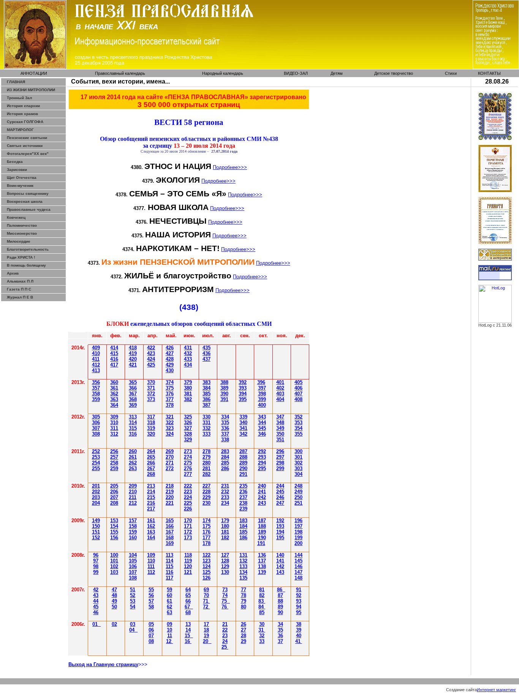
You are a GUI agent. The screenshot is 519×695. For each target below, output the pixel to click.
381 (188, 393)
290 (243, 468)
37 (151, 393)
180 (225, 526)
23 (188, 451)
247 (280, 503)
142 (280, 566)
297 (280, 457)
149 (96, 520)
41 (96, 370)
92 (298, 595)
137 (262, 561)
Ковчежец (16, 217)
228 (206, 491)
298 (280, 463)
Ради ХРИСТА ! (21, 257)
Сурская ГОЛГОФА (25, 122)
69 (206, 589)
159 (133, 532)
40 (96, 348)
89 (280, 607)
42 (151, 348)
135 (243, 578)
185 (243, 532)
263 (133, 468)
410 (96, 353)
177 (206, 537)
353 (298, 422)
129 (225, 566)
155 (114, 532)
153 (114, 520)
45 (95, 607)
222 (188, 486)
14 (188, 630)
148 (298, 578)
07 (151, 635)
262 (133, 463)
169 (170, 543)
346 (262, 434)
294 (262, 463)
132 (243, 561)
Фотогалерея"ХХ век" (28, 154)
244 (280, 486)
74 (225, 595)
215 (151, 497)
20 (205, 641)
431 (188, 348)
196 (298, 520)
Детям (337, 73)
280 (206, 463)
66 (188, 601)
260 (133, 451)
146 (298, 566)
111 (151, 566)
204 (96, 503)
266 (151, 463)
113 (169, 555)
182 (225, 537)
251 (298, 503)
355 (298, 434)
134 (243, 572)
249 (298, 491)
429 (170, 365)
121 (188, 572)
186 (243, 537)
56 (151, 595)
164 (151, 537)
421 (133, 365)
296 (280, 451)
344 (262, 422)
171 (188, 526)
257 (114, 457)
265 (151, 457)
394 (243, 393)
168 (170, 537)
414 (114, 348)
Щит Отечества (21, 177)
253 (96, 457)
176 (206, 532)
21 (225, 624)
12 (169, 641)
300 (298, 451)
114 (169, 561)
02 (114, 624)
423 (151, 353)
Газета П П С (19, 289)
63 (169, 612)
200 (298, 543)
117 (169, 578)
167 (170, 532)
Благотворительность (28, 249)
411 (96, 359)
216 (151, 503)
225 (188, 503)
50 (114, 607)
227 (206, 486)
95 (298, 612)
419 (133, 353)
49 (114, 601)
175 (206, 526)
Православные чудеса (29, 209)
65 (188, 595)
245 (280, 491)
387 (206, 405)
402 (280, 388)
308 (96, 434)
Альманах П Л (20, 281)
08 (151, 641)
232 (225, 491)
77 (243, 589)
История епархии (23, 106)
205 (114, 486)
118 (188, 555)
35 (96, 388)
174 (206, 520)
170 (188, 520)
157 (133, 520)
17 (206, 624)
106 (133, 566)
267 (151, 468)
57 (151, 601)
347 (280, 417)
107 (133, 572)
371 (151, 388)
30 (96, 417)
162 (151, 526)
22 (225, 630)
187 (262, 520)
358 (96, 393)
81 (261, 589)
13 (188, 624)
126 (206, 578)
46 (95, 612)
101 (114, 561)
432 (188, 353)
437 (206, 359)
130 (225, 572)
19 (206, 635)
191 (261, 543)
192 (280, 520)
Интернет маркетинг (496, 689)
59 (169, 589)
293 (262, 457)
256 (114, 451)
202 (96, 491)
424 (151, 359)
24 (225, 641)
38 (188, 434)
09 (169, 624)
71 (206, 601)
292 (262, 451)
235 (243, 486)
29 (243, 474)
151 (96, 532)
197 (298, 526)
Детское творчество (393, 73)
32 (206, 428)
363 (114, 399)
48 (114, 595)
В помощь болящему (26, 265)
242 (262, 497)
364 (114, 405)
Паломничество (22, 225)
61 (169, 601)
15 (187, 635)
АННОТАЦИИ (34, 73)
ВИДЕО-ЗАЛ (296, 73)
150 (96, 526)
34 (243, 428)
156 (114, 537)
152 (96, 537)
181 (225, 532)
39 (224, 399)
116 (169, 572)
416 (114, 359)
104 (133, 555)
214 (151, 491)
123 (206, 561)
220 (170, 497)
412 (96, 365)
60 (169, 595)
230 (206, 503)
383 (206, 382)
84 (261, 607)
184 (243, 526)
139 (262, 572)
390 (224, 393)
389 (224, 388)
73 (225, 589)
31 (261, 630)
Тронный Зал (19, 98)
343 (262, 417)
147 (298, 572)
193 (280, 526)
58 (151, 607)
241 (262, 491)
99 (95, 572)
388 (224, 382)
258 (114, 463)
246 (280, 497)
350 (280, 434)
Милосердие (18, 241)
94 (298, 607)
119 (188, 561)
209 (133, 486)
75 (224, 601)
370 (151, 382)
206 (114, 491)
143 (280, 572)
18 (206, 630)
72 (206, 607)
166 (170, 526)
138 (262, 566)
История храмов (22, 114)
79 (243, 601)
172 (188, 532)
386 (206, 399)
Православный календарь (120, 73)
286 (225, 468)
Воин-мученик (20, 185)
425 (151, 365)
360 (114, 382)
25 (188, 463)
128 (225, 561)
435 (206, 348)
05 (151, 624)
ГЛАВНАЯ (16, 82)
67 (187, 607)
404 (280, 399)
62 (169, 607)
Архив (13, 273)
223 (188, 491)
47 (114, 589)
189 (262, 532)
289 (243, 463)
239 (243, 509)
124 (206, 566)
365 (133, 382)
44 (95, 601)
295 (262, 468)
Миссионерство (22, 233)
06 (151, 630)
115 (169, 566)
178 (206, 543)
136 (262, 555)
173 (188, 537)
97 (95, 561)
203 (96, 497)
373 (151, 399)
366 (133, 388)
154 (114, 526)
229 (206, 497)
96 (95, 555)
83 (261, 601)
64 (188, 589)
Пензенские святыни (27, 138)
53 (132, 601)
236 (243, 491)
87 (280, 595)
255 (96, 468)
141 (280, 561)
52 (132, 595)
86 (279, 589)
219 (170, 491)
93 (298, 601)
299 (280, 468)
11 (169, 635)
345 (262, 428)
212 (133, 503)
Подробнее (230, 167)
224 (188, 497)
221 (170, 503)
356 (96, 382)
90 (280, 612)
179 (225, 520)
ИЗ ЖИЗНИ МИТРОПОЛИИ (31, 90)
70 (206, 595)
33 (261, 641)
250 (298, 497)
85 (261, 612)
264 (151, 451)
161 (151, 520)
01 (95, 624)
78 (243, 595)
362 (114, 393)
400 (262, 405)
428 (170, 359)
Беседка (15, 162)
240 (262, 486)
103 (114, 572)
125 (206, 572)
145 (298, 561)
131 (243, 555)
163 (151, 532)
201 (96, 486)
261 (133, 457)
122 (206, 555)
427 (170, 353)
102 (114, 566)
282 (206, 474)
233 (225, 497)
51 (132, 589)
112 (151, 572)
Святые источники (25, 146)
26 (170, 451)
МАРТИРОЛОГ (20, 130)
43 (188, 365)
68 (188, 612)
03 (132, 624)
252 (96, 451)
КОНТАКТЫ (489, 73)
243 (262, 503)
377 (170, 399)
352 (298, 417)
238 (243, 503)
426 (170, 348)
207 (114, 497)
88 (280, 601)
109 (151, 555)
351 (280, 439)
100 (114, 555)
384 (206, 388)
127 (225, 555)
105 (133, 561)
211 (132, 497)
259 (114, 468)
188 (262, 526)
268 (151, 474)
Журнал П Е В (20, 297)
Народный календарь (222, 73)
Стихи (451, 73)
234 (225, 503)
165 (170, 520)
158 (133, 526)
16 (188, 641)
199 (298, 537)
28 (206, 468)
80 (243, 607)
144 (298, 555)
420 (133, 359)
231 (225, 486)
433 (188, 359)
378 (170, 405)
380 (188, 388)
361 (114, 388)
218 (170, 486)
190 (262, 537)
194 (280, 532)
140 (280, 555)
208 (114, 503)
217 (151, 509)
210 (133, 491)
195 (280, 537)
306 (96, 422)
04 (131, 630)
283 (225, 451)
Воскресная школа (25, 201)
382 (188, 399)
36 (133, 393)
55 (151, 589)
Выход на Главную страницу (103, 664)
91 (298, 589)
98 (95, 566)
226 (188, 509)
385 (206, 393)
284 (225, 457)
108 (133, 578)
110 (151, 561)
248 (298, 486)
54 (132, 607)
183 (243, 520)
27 (243, 630)
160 (133, 537)
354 (298, 428)
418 (133, 348)
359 (96, 399)
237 (243, 497)
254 (96, 463)
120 (188, 566)
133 (243, 566)
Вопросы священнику (28, 193)
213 (151, 486)
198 (298, 532)
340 (243, 422)
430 (170, 370)
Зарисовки (17, 169)
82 (261, 595)
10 (169, 630)
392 (243, 382)
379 (188, 382)
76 (225, 607)
